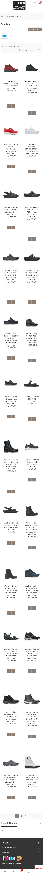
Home (3, 16)
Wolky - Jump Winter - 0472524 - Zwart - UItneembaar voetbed (32, 717)
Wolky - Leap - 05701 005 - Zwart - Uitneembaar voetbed (32, 338)
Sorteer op (23, 50)
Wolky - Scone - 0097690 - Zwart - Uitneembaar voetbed (32, 653)
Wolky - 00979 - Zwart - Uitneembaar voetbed (11, 400)
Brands (11, 16)
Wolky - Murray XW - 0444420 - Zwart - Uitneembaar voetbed (11, 464)
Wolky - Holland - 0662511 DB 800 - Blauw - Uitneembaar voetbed (11, 339)
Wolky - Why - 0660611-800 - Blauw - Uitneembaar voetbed (32, 590)
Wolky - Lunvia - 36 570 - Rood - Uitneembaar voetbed (11, 148)
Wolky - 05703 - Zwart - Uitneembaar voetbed (32, 463)
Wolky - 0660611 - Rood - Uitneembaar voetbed (11, 84)
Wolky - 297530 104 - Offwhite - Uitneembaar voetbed (32, 779)
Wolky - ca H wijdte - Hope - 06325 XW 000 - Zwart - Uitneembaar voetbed (32, 528)
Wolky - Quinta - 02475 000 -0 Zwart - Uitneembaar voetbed (11, 590)
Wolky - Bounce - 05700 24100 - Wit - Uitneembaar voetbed (32, 148)
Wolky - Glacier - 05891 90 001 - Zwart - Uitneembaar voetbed (11, 716)
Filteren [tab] (36, 29)
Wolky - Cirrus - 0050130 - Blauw (32, 399)
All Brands (41, 823)
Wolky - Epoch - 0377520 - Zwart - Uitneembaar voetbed (11, 653)
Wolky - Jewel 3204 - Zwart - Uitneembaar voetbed (11, 210)
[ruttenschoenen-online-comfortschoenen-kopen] (20, 6)
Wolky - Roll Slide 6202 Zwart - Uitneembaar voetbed (11, 275)
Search (35, 3)
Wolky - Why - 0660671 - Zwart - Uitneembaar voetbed (32, 85)
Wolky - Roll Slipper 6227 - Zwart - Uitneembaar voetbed (32, 275)
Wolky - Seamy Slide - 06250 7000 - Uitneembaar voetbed (32, 212)
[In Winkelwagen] (9, 106)
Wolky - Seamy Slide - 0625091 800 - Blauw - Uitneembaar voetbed (11, 779)
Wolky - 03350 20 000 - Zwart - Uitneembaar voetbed (11, 526)
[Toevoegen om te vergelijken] (13, 106)
